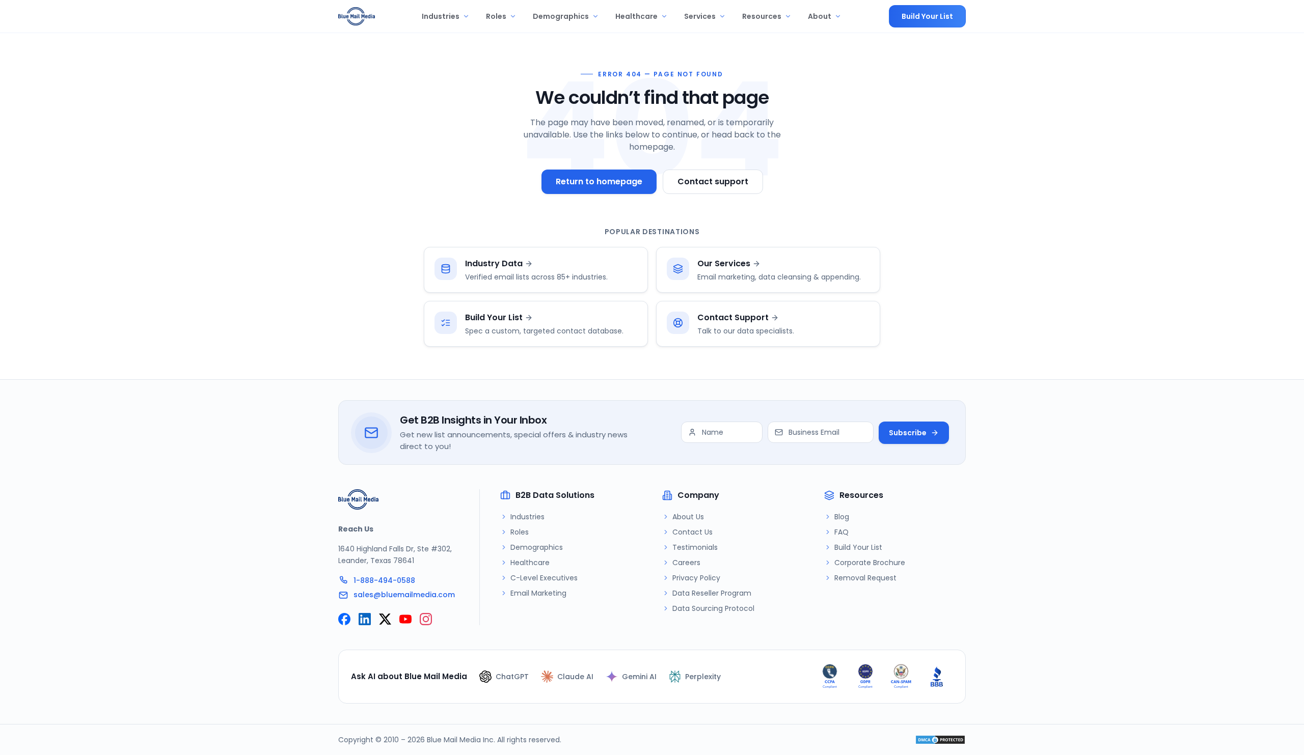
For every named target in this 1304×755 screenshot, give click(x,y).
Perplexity (703, 677)
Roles (496, 16)
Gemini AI (639, 677)
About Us (688, 517)
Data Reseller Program (711, 593)
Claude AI (575, 677)
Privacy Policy (696, 578)
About (819, 16)
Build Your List (927, 16)
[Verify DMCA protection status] (940, 740)
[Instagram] (426, 619)
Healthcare (636, 16)
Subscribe (908, 433)
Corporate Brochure (869, 562)
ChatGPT (512, 677)
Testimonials (695, 547)
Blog (841, 517)
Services (700, 16)
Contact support (712, 181)
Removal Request (865, 578)
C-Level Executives (544, 578)
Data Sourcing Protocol (713, 608)
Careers (686, 562)
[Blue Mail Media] (356, 16)
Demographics (561, 16)
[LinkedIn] (365, 619)
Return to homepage (599, 181)
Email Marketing (538, 593)
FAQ (841, 532)
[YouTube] (405, 619)
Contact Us (692, 532)
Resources (761, 16)
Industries (440, 16)
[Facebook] (344, 619)
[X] (385, 619)
